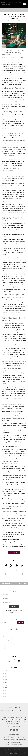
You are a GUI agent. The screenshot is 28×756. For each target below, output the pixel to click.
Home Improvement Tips (7, 650)
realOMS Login (16, 753)
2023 (6, 679)
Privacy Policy (8, 744)
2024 (6, 676)
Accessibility (14, 744)
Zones (23, 571)
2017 (6, 696)
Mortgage (4, 648)
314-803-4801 (16, 726)
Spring (18, 574)
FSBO (9, 571)
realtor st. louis (5, 646)
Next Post (22, 583)
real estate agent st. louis (7, 638)
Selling (3, 634)
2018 (6, 693)
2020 (6, 688)
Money (18, 571)
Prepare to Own (14, 707)
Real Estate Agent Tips (7, 642)
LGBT (13, 571)
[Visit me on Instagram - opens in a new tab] (9, 660)
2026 (6, 671)
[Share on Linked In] (22, 566)
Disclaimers (11, 753)
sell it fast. (8, 302)
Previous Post (7, 583)
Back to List (14, 552)
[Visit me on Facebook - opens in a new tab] (14, 660)
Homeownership (5, 640)
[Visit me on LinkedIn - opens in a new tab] (19, 660)
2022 (6, 682)
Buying (8, 574)
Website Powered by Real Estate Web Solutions (14, 749)
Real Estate (4, 632)
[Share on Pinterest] (17, 566)
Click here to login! (14, 612)
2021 (6, 685)
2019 (6, 691)
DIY (4, 571)
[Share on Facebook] (6, 566)
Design (13, 574)
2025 (6, 674)
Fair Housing (20, 744)
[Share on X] (11, 566)
